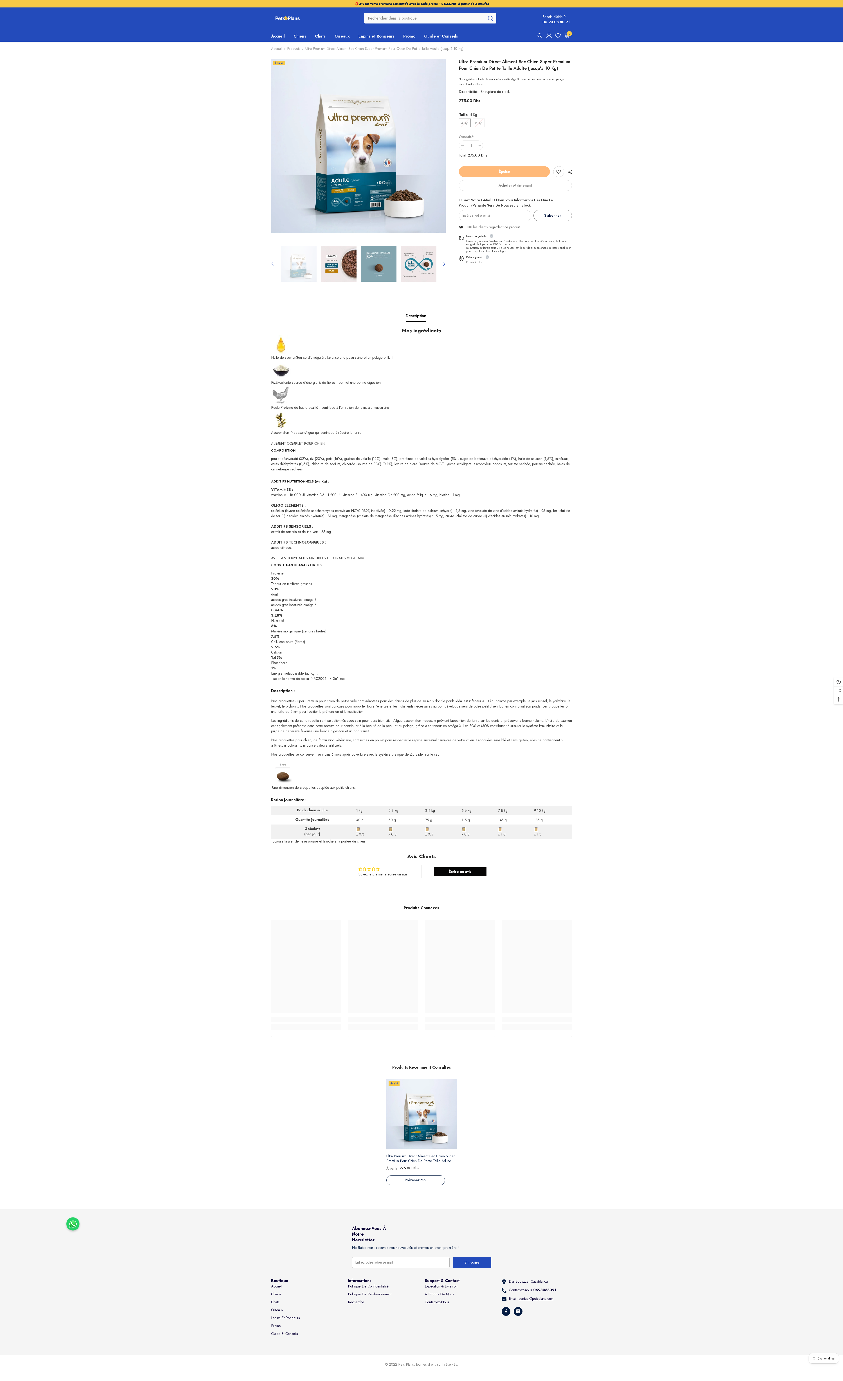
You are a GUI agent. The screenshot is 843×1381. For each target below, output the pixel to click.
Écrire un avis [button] (460, 871)
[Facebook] (506, 1311)
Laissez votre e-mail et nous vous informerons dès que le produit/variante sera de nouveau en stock (506, 203)
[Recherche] (430, 18)
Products (293, 48)
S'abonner (552, 215)
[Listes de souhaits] (558, 35)
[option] (358, 146)
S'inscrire (472, 1262)
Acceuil (276, 48)
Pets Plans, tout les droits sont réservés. (428, 1364)
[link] (558, 171)
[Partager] (568, 172)
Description (416, 316)
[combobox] (424, 18)
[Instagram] (518, 1311)
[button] (272, 264)
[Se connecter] (549, 35)
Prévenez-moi (416, 1180)
